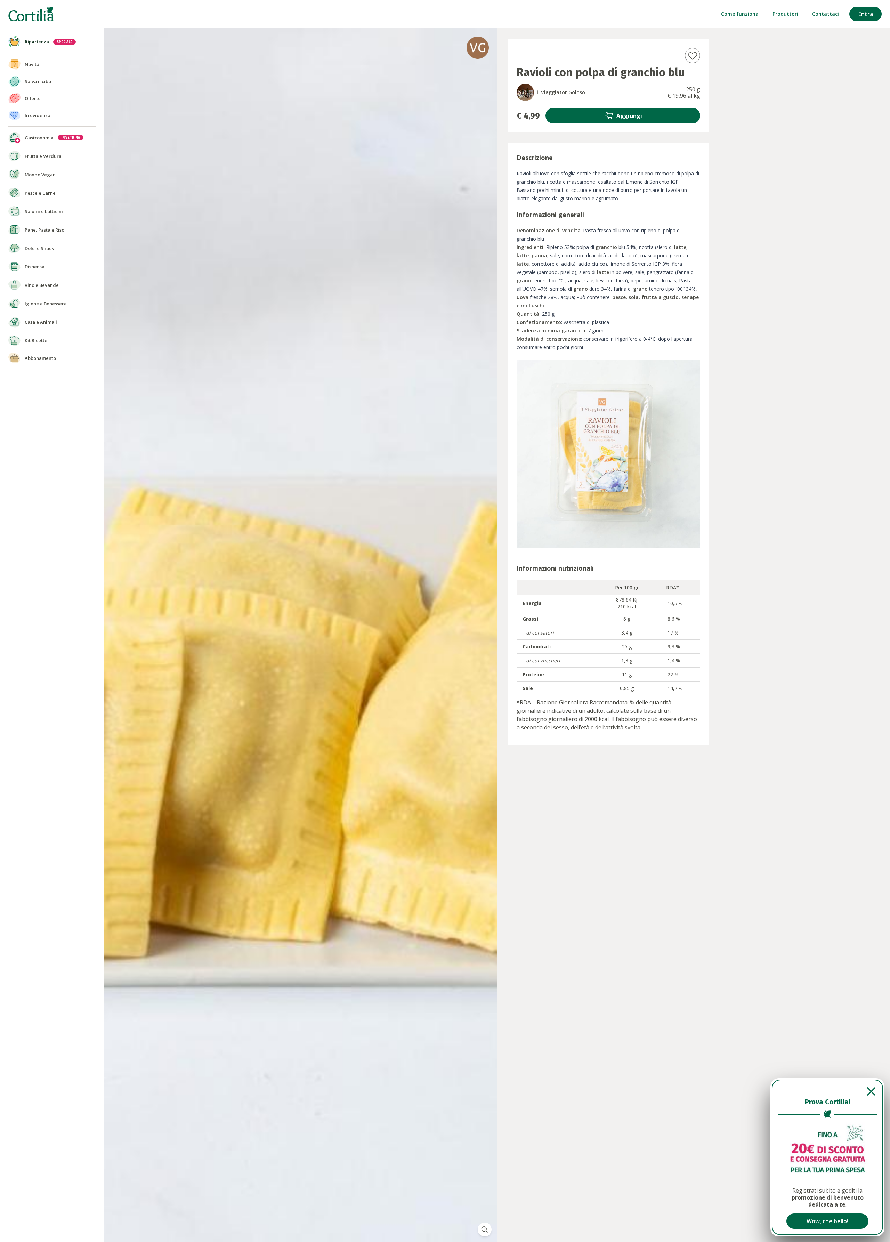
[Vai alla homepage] (31, 14)
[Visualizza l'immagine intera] (485, 1229)
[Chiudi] (827, 1091)
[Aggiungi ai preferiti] (692, 55)
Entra (865, 14)
